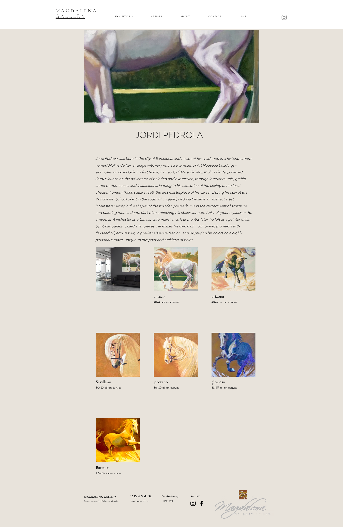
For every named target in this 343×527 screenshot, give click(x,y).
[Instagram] (284, 17)
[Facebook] (201, 503)
